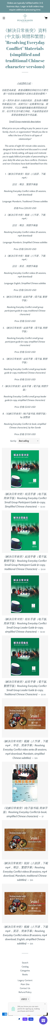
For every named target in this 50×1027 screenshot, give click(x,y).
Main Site (25, 984)
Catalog (25, 966)
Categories (25, 970)
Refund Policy (25, 992)
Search (25, 962)
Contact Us (25, 988)
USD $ (24, 999)
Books (25, 974)
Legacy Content (25, 980)
